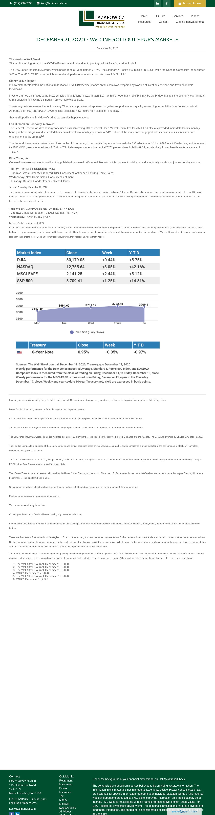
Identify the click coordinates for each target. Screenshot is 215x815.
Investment (65, 784)
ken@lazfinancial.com (54, 3)
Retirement (65, 780)
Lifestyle (64, 803)
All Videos (65, 811)
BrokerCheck (177, 779)
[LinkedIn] (157, 3)
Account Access (191, 3)
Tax (61, 796)
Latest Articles (67, 807)
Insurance (65, 792)
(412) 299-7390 (23, 3)
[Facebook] (166, 3)
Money (63, 800)
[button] (143, 16)
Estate (63, 788)
